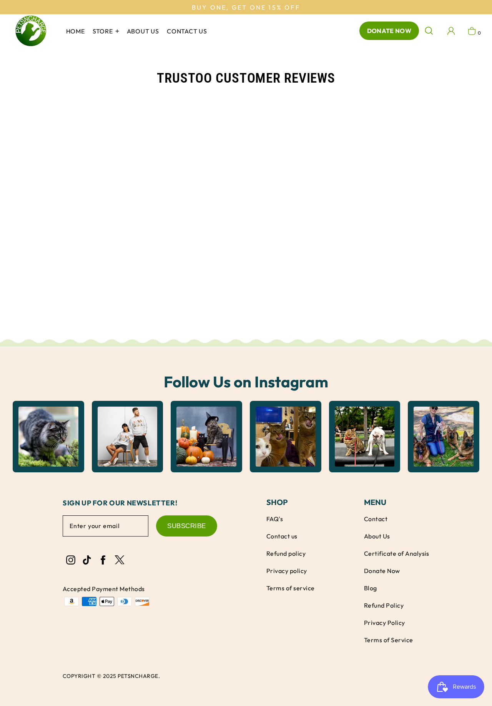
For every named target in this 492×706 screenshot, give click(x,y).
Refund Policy (384, 605)
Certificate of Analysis (396, 553)
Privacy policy (286, 571)
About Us (377, 536)
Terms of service (290, 588)
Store (104, 31)
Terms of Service (388, 640)
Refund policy (286, 553)
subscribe (186, 526)
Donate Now (389, 31)
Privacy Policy (384, 622)
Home (75, 31)
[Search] (429, 31)
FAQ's (274, 519)
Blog (370, 588)
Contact (375, 519)
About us (143, 31)
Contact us (187, 31)
